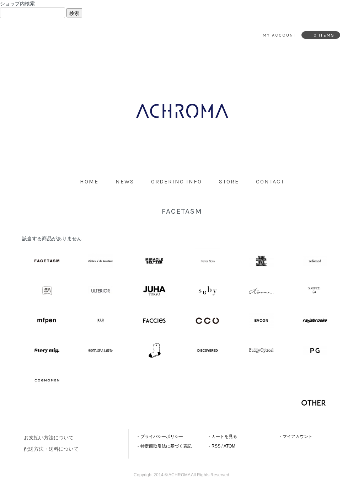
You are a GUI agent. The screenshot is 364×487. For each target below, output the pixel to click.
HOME (89, 181)
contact (270, 181)
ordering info (176, 181)
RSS (216, 446)
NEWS (125, 181)
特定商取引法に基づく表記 (166, 446)
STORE (229, 181)
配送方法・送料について (51, 449)
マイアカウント (297, 436)
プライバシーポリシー (161, 436)
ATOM (229, 446)
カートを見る (224, 436)
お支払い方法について (49, 437)
